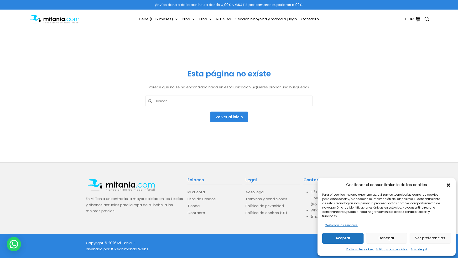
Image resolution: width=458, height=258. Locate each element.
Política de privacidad (392, 249)
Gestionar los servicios (341, 225)
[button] (448, 184)
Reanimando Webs (131, 249)
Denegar (387, 238)
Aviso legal (419, 249)
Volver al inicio (229, 116)
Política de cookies (360, 249)
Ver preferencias (430, 238)
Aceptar (343, 238)
